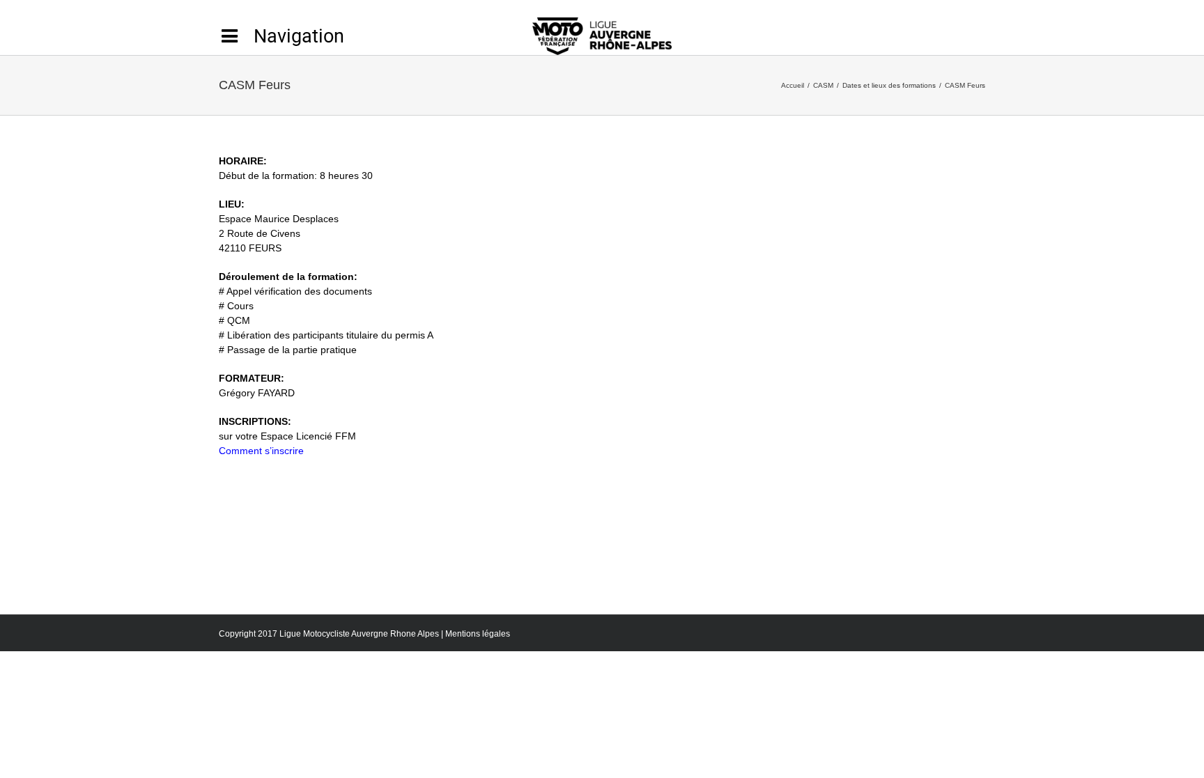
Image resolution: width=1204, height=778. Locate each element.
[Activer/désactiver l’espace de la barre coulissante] (281, 36)
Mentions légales (477, 634)
